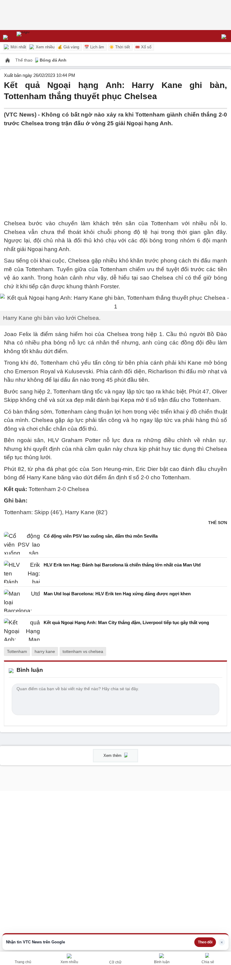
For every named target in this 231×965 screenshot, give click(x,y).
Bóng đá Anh (53, 60)
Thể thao (24, 60)
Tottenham (17, 651)
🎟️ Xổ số (143, 47)
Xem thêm (113, 755)
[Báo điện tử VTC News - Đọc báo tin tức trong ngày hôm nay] (37, 36)
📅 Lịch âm (94, 47)
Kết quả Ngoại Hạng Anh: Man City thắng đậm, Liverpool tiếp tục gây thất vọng (126, 622)
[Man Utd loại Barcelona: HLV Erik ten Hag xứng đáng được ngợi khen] (22, 601)
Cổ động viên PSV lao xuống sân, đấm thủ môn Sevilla (101, 536)
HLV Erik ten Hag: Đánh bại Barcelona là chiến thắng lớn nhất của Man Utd (122, 564)
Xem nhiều (44, 47)
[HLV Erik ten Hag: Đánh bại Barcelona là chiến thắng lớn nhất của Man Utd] (22, 572)
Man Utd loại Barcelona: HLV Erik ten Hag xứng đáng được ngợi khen (117, 593)
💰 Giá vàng (68, 47)
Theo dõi (205, 942)
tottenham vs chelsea (83, 651)
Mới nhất (17, 47)
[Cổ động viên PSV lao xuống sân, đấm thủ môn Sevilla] (22, 543)
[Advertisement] (115, 170)
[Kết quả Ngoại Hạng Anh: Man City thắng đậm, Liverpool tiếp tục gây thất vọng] (22, 629)
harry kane (45, 651)
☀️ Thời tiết (119, 47)
